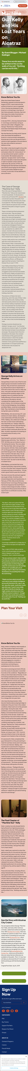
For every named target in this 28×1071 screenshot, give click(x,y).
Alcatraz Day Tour (15, 937)
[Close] (26, 1056)
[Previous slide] (21, 615)
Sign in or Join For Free (20, 1)
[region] (14, 1062)
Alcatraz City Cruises (14, 931)
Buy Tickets (22, 6)
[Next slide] (25, 615)
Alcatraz (21, 197)
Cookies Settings (14, 1068)
